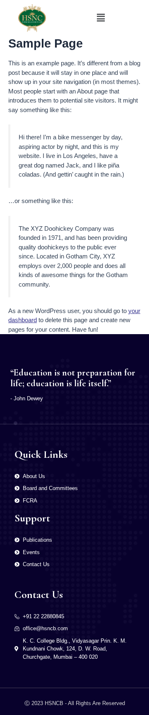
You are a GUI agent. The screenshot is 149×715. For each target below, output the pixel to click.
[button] (101, 18)
